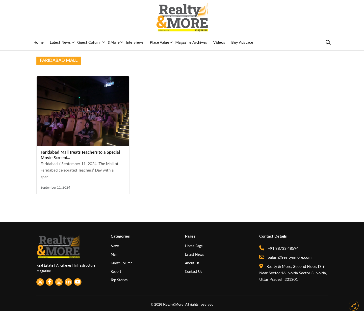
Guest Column (89, 42)
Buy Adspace (242, 42)
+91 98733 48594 (283, 248)
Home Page (194, 246)
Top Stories (119, 280)
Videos (219, 42)
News (115, 246)
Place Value (159, 42)
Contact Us (193, 272)
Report (116, 272)
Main (114, 254)
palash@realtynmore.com (289, 257)
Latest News (60, 42)
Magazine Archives (191, 42)
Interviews (135, 42)
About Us (192, 263)
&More (114, 42)
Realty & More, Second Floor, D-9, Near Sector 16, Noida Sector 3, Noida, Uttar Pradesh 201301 (293, 273)
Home (38, 42)
